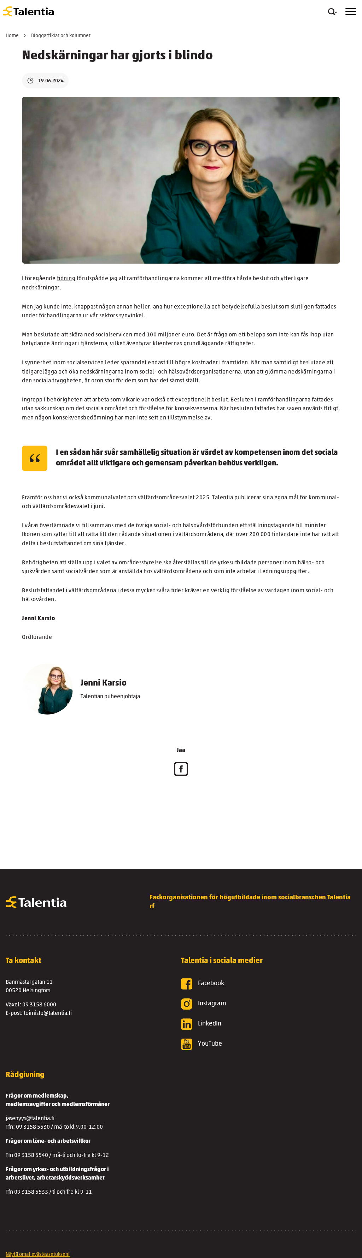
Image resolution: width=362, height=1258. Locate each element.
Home (12, 36)
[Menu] (350, 11)
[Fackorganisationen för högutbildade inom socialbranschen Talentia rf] (28, 11)
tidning (66, 279)
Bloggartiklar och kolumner (60, 36)
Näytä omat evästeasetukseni (38, 1254)
